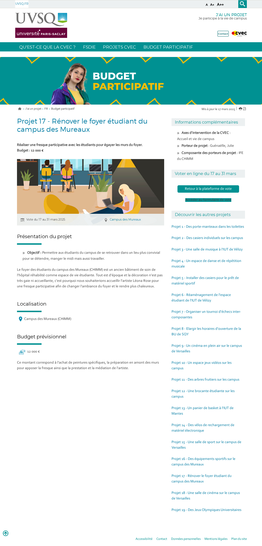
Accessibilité (144, 539)
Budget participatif (63, 108)
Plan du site (239, 539)
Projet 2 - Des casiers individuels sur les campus (207, 238)
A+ (212, 5)
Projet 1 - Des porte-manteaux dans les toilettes (208, 227)
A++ (220, 5)
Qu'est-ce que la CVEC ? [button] (47, 47)
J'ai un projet (33, 108)
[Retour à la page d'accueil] (41, 25)
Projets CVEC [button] (119, 47)
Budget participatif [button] (168, 47)
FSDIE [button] (89, 47)
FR (46, 108)
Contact (161, 539)
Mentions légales (215, 539)
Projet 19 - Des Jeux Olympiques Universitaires (206, 510)
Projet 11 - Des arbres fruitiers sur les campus (205, 380)
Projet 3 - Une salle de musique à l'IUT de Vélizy (207, 249)
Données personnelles (186, 539)
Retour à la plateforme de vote (208, 189)
